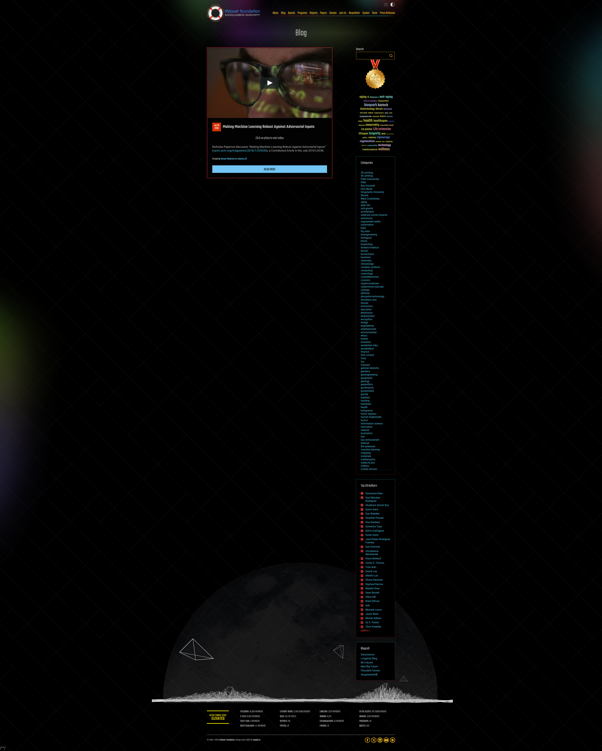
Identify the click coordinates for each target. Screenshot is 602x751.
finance (365, 351)
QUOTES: (362, 726)
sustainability (372, 146)
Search (391, 55)
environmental (369, 332)
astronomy (367, 218)
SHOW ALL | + (365, 631)
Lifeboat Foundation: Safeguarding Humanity (233, 13)
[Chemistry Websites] (375, 75)
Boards (291, 13)
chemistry (366, 260)
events (364, 338)
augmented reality (371, 221)
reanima (372, 137)
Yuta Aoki (370, 567)
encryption (366, 319)
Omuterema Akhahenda (371, 553)
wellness (384, 149)
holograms (367, 410)
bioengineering (369, 234)
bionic (364, 240)
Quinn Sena (371, 509)
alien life (365, 205)
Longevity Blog (369, 658)
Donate (333, 13)
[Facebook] (367, 740)
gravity (364, 394)
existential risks (366, 117)
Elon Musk (366, 188)
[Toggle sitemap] (386, 5)
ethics (364, 335)
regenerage (383, 137)
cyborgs (365, 289)
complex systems (370, 267)
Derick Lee (371, 571)
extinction (375, 117)
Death (390, 113)
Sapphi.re (256, 740)
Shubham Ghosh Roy (377, 505)
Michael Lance (373, 609)
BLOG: (282, 716)
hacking (365, 400)
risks (383, 142)
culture (386, 113)
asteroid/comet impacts (374, 214)
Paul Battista (372, 522)
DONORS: (323, 716)
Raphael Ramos (374, 584)
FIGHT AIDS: (245, 721)
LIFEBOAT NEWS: (286, 712)
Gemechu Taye (373, 526)
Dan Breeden (372, 513)
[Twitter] (373, 740)
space (364, 145)
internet (365, 430)
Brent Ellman (372, 601)
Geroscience (367, 654)
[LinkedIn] (380, 740)
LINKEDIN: (323, 712)
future (383, 116)
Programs (302, 13)
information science (372, 423)
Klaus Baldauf (373, 558)
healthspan (380, 121)
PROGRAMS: (364, 721)
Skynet (364, 195)
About (275, 13)
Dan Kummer (372, 546)
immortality (372, 125)
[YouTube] (386, 740)
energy (364, 322)
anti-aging (386, 97)
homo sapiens (368, 413)
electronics (367, 312)
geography (366, 377)
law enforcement (370, 439)
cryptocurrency (379, 113)
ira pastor (366, 129)
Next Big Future (369, 666)
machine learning (370, 449)
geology (365, 381)
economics (367, 306)
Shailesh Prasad (374, 517)
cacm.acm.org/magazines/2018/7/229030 (240, 150)
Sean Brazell (372, 592)
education (366, 309)
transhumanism (370, 149)
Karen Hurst (371, 534)
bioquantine (383, 101)
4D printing (367, 175)
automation (367, 224)
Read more (269, 169)
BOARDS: (362, 716)
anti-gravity (367, 208)
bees (363, 227)
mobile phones (369, 469)
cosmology (367, 273)
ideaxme (362, 125)
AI (368, 97)
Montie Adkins (373, 618)
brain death (363, 113)
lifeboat (365, 443)
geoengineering (369, 374)
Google (360, 121)
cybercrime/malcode (372, 286)
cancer (370, 113)
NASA (383, 134)
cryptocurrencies (370, 283)
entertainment (368, 329)
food (363, 358)
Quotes (366, 13)
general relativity (370, 368)
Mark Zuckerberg (370, 198)
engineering (367, 325)
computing (367, 270)
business (366, 257)
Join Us (342, 13)
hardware (366, 403)
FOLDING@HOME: (327, 721)
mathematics (368, 459)
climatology (367, 263)
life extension (368, 446)
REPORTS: (284, 721)
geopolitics (367, 384)
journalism (366, 433)
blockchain (387, 109)
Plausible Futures (370, 670)
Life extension (382, 129)
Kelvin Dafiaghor (374, 530)
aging (363, 97)
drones (364, 303)
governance (367, 387)
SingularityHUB (369, 674)
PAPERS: (283, 726)
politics (364, 138)
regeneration (367, 141)
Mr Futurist (367, 662)
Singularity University (372, 192)
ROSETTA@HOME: (247, 726)
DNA (363, 182)
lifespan (363, 133)
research (378, 142)
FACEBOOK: (244, 712)
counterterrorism (370, 276)
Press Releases (387, 13)
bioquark (370, 105)
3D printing (367, 172)
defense (365, 293)
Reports (313, 13)
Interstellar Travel (386, 125)
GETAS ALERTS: (365, 712)
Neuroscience (390, 134)
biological (366, 237)
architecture (367, 211)
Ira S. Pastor (372, 622)
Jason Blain (372, 613)
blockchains (367, 254)
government (367, 390)
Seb (367, 605)
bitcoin (379, 109)
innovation (366, 426)
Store (374, 13)
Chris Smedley (373, 626)
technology (384, 145)
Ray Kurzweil (368, 185)
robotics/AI (242, 159)
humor (364, 420)
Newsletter (354, 13)
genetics (365, 371)
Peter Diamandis (370, 179)
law (363, 436)
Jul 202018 (216, 127)
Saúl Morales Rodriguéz (372, 499)
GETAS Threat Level (217, 717)
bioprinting (367, 244)
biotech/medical (370, 247)
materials (366, 456)
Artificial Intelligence (371, 101)
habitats (365, 397)
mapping (366, 452)
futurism (390, 117)
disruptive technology (372, 296)
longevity (375, 133)
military (365, 465)
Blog (283, 13)
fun (362, 361)
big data (365, 231)
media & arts (368, 462)
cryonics (365, 280)
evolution (366, 342)
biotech (383, 105)
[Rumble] (392, 740)
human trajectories (371, 416)
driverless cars (369, 299)
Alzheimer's (374, 97)
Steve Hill (370, 596)
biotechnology (367, 109)
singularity (389, 142)
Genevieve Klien (374, 493)
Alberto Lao (371, 575)
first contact (367, 355)
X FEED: (243, 716)
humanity (391, 121)
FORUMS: (323, 726)
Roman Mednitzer (228, 159)
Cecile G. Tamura (374, 562)
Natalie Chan (372, 588)
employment (368, 316)
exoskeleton (367, 348)
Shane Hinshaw (374, 579)
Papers (323, 13)
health (368, 120)
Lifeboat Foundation (227, 740)
